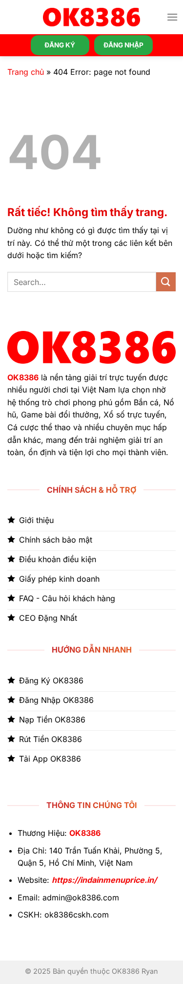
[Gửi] (166, 281)
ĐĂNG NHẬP (123, 45)
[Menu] (172, 17)
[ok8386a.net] (92, 17)
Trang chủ (25, 72)
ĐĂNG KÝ (59, 45)
